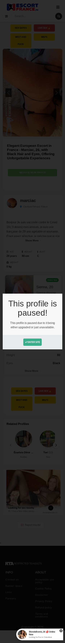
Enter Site (33, 342)
